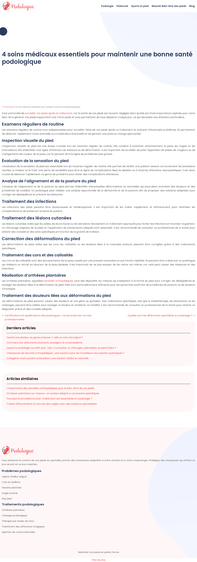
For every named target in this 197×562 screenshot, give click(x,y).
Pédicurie (122, 6)
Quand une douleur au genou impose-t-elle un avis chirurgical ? (44, 337)
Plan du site (98, 560)
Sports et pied (140, 6)
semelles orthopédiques (58, 281)
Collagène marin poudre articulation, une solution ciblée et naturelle (47, 358)
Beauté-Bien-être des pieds (169, 6)
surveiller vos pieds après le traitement (48, 113)
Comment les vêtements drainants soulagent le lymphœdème (44, 342)
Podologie (107, 6)
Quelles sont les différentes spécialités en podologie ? (160, 315)
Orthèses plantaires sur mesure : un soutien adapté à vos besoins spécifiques (52, 393)
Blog (192, 6)
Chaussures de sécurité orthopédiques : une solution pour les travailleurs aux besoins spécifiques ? (65, 353)
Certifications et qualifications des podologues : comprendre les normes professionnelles (48, 317)
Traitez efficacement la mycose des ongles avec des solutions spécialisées (51, 404)
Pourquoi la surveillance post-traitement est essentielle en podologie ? (49, 398)
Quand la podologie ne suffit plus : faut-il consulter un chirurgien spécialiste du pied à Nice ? (61, 348)
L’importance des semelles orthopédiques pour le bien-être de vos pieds (50, 388)
